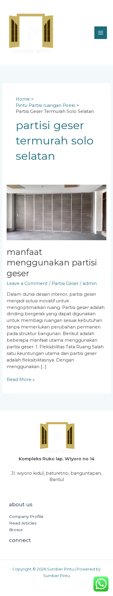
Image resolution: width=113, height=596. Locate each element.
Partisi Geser (65, 283)
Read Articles (22, 523)
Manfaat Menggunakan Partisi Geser (52, 262)
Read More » (21, 379)
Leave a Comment (27, 283)
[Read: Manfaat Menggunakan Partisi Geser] (56, 212)
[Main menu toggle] (100, 32)
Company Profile (26, 516)
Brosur (16, 529)
